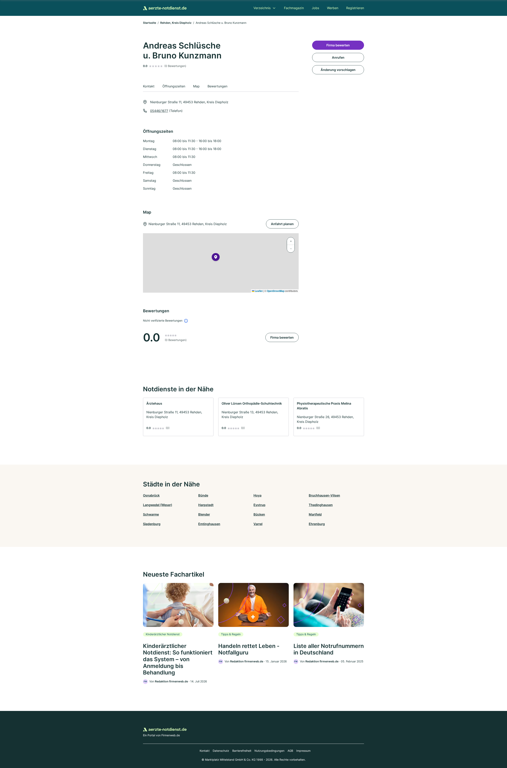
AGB (290, 750)
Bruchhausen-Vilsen (324, 495)
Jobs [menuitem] (315, 8)
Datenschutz (221, 750)
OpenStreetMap (275, 291)
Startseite (149, 22)
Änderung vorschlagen (338, 70)
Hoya (257, 495)
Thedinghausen (321, 505)
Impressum (303, 750)
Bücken (259, 514)
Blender (204, 514)
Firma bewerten (282, 337)
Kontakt (205, 750)
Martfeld (315, 514)
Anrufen (338, 57)
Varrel (258, 524)
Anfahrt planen (282, 224)
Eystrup (259, 505)
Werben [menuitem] (332, 8)
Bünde (203, 495)
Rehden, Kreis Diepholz (176, 22)
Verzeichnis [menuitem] (262, 8)
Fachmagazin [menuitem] (294, 8)
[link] (178, 417)
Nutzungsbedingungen (269, 750)
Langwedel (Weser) (157, 505)
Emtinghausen (209, 524)
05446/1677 (159, 111)
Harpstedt (205, 505)
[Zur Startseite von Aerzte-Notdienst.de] (165, 8)
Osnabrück (151, 495)
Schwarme (151, 514)
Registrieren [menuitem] (355, 8)
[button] (216, 258)
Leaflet (258, 291)
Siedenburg (151, 524)
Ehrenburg (317, 524)
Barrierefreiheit (241, 750)
